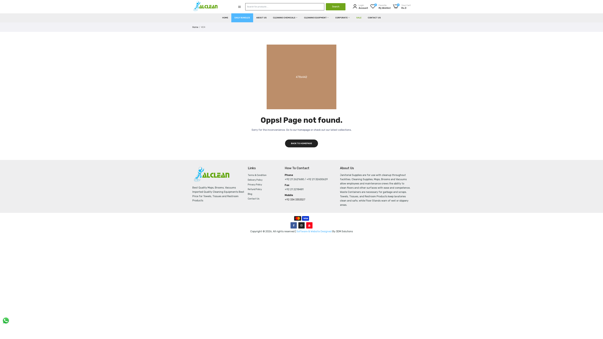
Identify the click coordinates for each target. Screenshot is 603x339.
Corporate (341, 17)
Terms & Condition (257, 175)
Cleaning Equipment (315, 17)
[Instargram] (301, 225)
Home (225, 17)
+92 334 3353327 (295, 199)
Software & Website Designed (314, 231)
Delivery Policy (255, 180)
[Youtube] (309, 225)
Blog (250, 194)
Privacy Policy (255, 184)
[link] (597, 316)
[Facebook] (294, 225)
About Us (261, 17)
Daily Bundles (242, 17)
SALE (358, 17)
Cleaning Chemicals (284, 17)
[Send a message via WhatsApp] (6, 320)
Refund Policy (255, 189)
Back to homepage (301, 143)
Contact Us (374, 17)
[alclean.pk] (205, 7)
